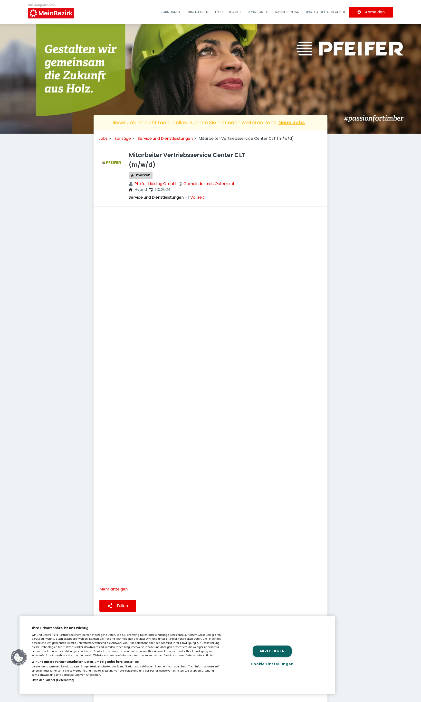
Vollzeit (197, 197)
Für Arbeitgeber (228, 12)
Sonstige (123, 138)
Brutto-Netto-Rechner (325, 12)
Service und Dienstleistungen (165, 138)
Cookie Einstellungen (272, 664)
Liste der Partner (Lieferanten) (53, 680)
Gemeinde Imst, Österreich (209, 184)
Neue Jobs (291, 122)
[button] (19, 657)
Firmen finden (197, 12)
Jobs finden (170, 12)
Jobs (103, 138)
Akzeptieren (272, 651)
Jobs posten (258, 12)
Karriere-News (287, 12)
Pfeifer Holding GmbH (155, 184)
